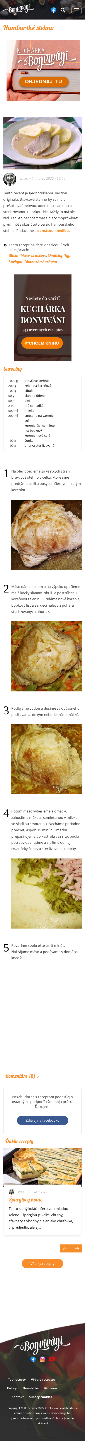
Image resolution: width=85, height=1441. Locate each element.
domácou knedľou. (53, 230)
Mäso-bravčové (33, 255)
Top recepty (17, 1379)
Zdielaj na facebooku (43, 1120)
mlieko (29, 411)
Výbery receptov (43, 1379)
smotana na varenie (39, 416)
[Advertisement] (42, 1023)
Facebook (54, 10)
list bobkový (33, 430)
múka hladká (34, 406)
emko (24, 178)
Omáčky (55, 255)
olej (27, 401)
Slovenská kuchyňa (41, 261)
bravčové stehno (37, 381)
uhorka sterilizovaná (39, 445)
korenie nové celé (37, 435)
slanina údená (35, 396)
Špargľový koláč (25, 1199)
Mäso (14, 255)
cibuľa (29, 391)
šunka (29, 440)
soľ (27, 421)
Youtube (52, 1359)
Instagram (42, 1359)
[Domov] (19, 9)
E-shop (12, 1388)
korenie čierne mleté (40, 425)
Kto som (50, 1388)
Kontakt (18, 1397)
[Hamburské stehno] (46, 535)
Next (76, 1248)
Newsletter (30, 1388)
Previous (65, 1248)
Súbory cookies (40, 1397)
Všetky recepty (42, 1263)
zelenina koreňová (38, 386)
